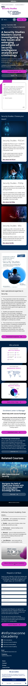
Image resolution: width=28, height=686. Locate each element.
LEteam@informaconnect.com (9, 651)
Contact (4, 663)
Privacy (4, 665)
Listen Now (12, 451)
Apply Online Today (12, 402)
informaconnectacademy (9, 644)
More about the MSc (8, 243)
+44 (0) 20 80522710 (6, 656)
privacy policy (13, 621)
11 (19, 110)
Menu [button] (5, 19)
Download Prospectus (12, 336)
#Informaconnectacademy (13, 634)
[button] (14, 19)
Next (25, 473)
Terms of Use (6, 667)
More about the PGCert (9, 159)
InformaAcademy (7, 640)
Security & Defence (19, 4)
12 (20, 110)
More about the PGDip (9, 202)
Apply (20, 19)
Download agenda (12, 71)
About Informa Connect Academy (14, 563)
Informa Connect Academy (7, 4)
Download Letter (13, 432)
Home (4, 661)
